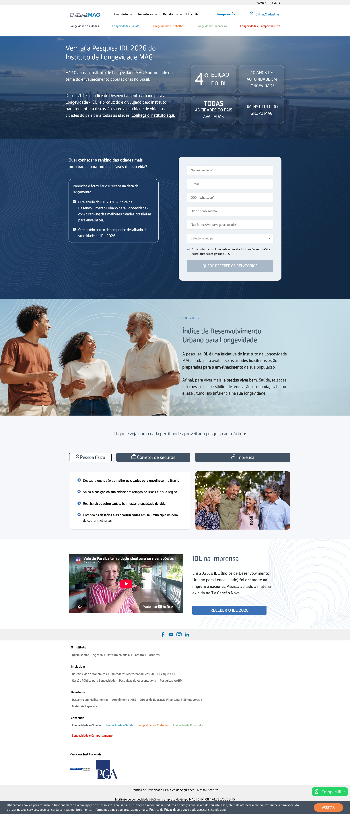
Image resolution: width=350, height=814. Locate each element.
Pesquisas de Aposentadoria (137, 680)
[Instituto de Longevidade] (85, 14)
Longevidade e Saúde (125, 26)
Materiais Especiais (84, 706)
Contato (138, 655)
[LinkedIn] (187, 634)
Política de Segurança (179, 790)
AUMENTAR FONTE (268, 2)
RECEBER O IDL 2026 (229, 610)
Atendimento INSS (124, 699)
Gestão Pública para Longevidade (93, 680)
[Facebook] (163, 634)
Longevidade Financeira (212, 26)
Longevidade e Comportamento (260, 26)
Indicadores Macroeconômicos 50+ (133, 674)
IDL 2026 (191, 14)
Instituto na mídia (118, 655)
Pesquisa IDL (167, 674)
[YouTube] (171, 634)
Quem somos (80, 655)
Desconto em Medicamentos (90, 699)
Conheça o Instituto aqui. (153, 115)
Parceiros (153, 655)
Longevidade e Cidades (84, 26)
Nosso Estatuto (207, 790)
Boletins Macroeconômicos (89, 674)
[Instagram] (179, 634)
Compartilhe (333, 791)
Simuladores (191, 699)
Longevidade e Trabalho (168, 26)
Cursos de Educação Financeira (160, 699)
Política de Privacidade (147, 790)
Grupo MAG (188, 799)
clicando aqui (217, 809)
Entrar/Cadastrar (267, 14)
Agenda (98, 655)
